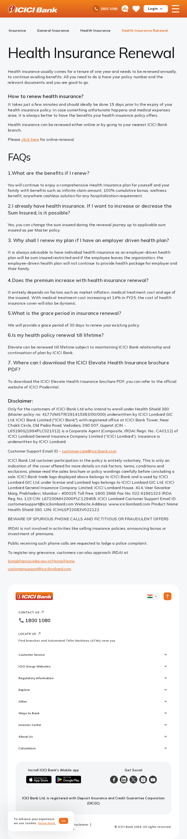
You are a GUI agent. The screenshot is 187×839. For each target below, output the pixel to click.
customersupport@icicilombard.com (39, 568)
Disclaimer (80, 824)
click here (30, 139)
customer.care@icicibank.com (89, 451)
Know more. (47, 823)
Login (153, 8)
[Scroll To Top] (167, 596)
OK (63, 821)
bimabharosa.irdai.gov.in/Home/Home (41, 561)
